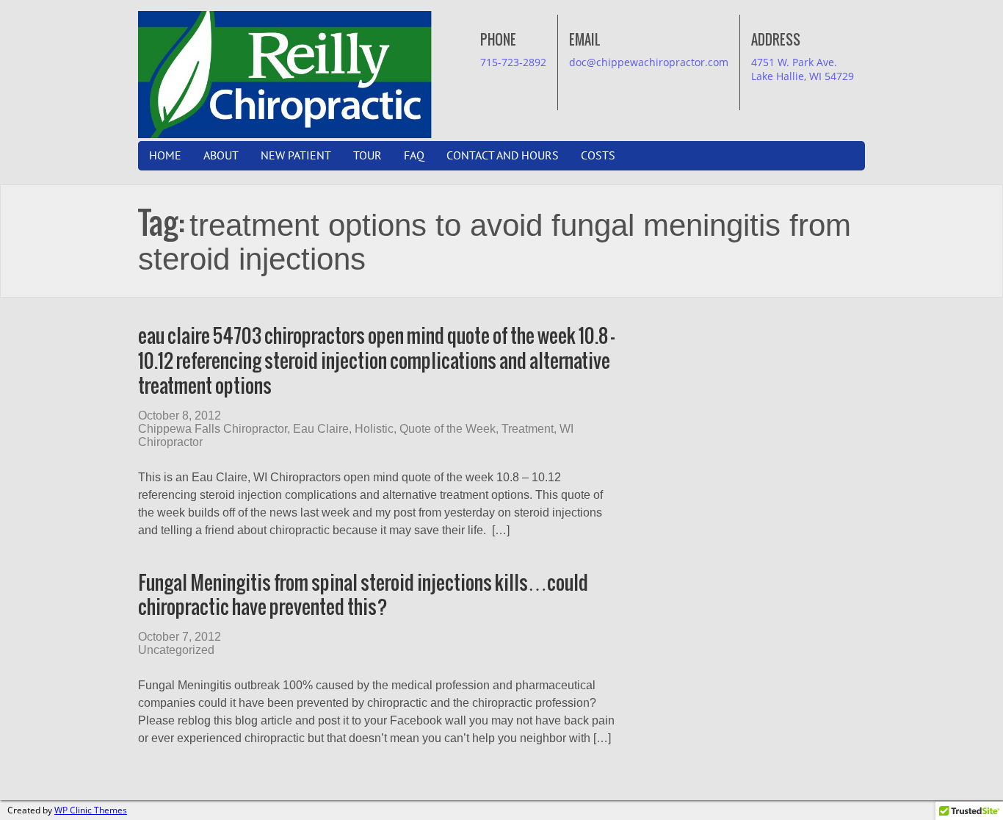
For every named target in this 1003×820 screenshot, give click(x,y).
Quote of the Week (447, 428)
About (221, 155)
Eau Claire (321, 428)
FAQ (414, 155)
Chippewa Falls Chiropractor (212, 428)
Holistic (374, 428)
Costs (598, 155)
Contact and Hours (502, 155)
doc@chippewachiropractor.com (648, 62)
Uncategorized (176, 650)
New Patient (296, 155)
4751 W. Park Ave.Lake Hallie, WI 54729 (802, 69)
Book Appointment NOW (453, 26)
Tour (367, 155)
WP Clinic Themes (90, 810)
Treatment (528, 428)
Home (165, 155)
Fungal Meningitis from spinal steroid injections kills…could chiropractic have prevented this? (363, 595)
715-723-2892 (513, 62)
